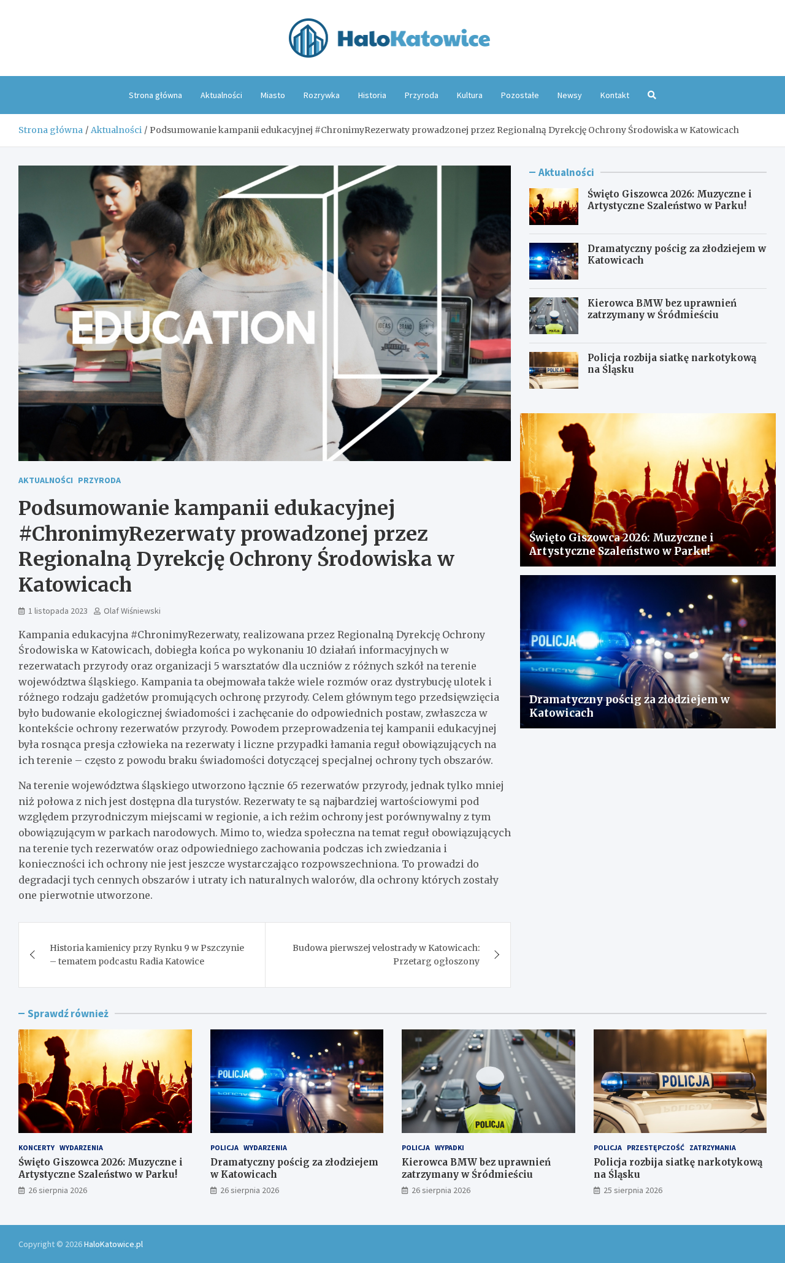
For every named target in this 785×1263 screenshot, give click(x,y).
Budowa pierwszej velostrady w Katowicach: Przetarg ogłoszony (386, 954)
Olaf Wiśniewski (132, 610)
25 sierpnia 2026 (632, 1190)
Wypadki (449, 1147)
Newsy (569, 95)
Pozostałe (520, 95)
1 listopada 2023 (58, 610)
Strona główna (155, 95)
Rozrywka (322, 95)
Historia (372, 95)
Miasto (273, 95)
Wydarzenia (81, 1147)
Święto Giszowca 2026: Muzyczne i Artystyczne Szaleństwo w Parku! (670, 200)
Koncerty (36, 1147)
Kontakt (614, 95)
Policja (224, 1147)
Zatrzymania (712, 1147)
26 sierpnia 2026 (57, 1190)
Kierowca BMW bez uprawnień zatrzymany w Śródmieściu (662, 309)
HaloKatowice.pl (113, 1244)
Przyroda (421, 95)
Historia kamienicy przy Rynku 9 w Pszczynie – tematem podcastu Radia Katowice (147, 954)
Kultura (470, 95)
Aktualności (221, 95)
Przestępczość (655, 1147)
